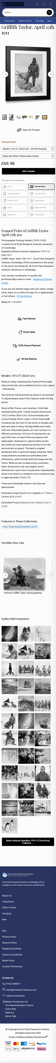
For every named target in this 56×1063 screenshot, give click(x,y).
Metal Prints (8, 960)
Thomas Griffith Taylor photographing (23, 592)
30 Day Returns (24, 296)
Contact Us (8, 978)
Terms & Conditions (12, 954)
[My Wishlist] (37, 4)
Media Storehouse (36, 1037)
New (49, 21)
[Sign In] (51, 4)
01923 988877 (13, 983)
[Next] (51, 74)
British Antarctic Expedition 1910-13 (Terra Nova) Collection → (28, 841)
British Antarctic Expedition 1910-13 (23, 527)
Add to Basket (28, 171)
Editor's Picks (25, 21)
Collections (9, 21)
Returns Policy (9, 942)
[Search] (49, 12)
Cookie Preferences (12, 966)
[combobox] (24, 12)
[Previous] (5, 74)
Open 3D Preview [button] (31, 130)
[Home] (13, 4)
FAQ (4, 931)
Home (5, 527)
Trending (39, 21)
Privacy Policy (9, 936)
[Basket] (44, 4)
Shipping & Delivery (11, 948)
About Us (7, 895)
